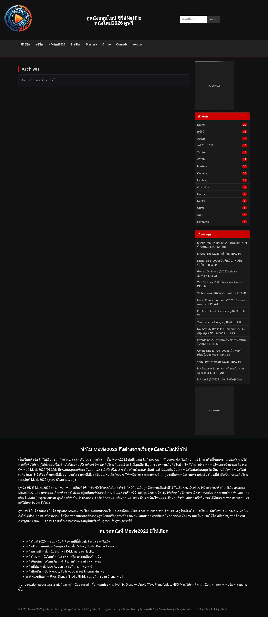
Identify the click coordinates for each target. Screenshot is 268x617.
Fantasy (221, 180)
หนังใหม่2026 (56, 44)
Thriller (75, 44)
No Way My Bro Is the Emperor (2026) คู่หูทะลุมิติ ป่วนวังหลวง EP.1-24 (221, 330)
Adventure (221, 187)
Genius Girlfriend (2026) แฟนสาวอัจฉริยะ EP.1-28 (218, 273)
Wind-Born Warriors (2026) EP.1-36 (219, 361)
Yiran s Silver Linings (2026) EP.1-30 (219, 322)
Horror (221, 194)
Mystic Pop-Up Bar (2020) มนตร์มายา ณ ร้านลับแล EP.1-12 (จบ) (222, 244)
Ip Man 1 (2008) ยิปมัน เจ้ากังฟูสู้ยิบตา (220, 379)
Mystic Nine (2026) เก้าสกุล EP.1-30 (219, 253)
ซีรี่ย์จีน (25, 44)
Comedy (122, 44)
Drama (221, 124)
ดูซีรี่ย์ (39, 44)
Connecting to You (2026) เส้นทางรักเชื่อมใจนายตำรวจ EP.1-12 (219, 352)
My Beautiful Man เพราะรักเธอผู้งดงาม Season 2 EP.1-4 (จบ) (220, 370)
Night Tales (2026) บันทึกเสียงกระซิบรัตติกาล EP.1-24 (219, 262)
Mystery (91, 44)
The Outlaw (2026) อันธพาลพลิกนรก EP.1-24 (219, 284)
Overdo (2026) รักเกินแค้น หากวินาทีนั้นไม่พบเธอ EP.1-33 (221, 341)
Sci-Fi (221, 214)
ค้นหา (213, 19)
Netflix (221, 200)
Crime (106, 44)
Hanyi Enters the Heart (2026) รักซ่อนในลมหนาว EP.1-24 (222, 302)
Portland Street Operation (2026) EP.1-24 (221, 313)
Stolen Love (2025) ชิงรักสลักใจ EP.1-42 (222, 293)
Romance (221, 221)
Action (137, 44)
